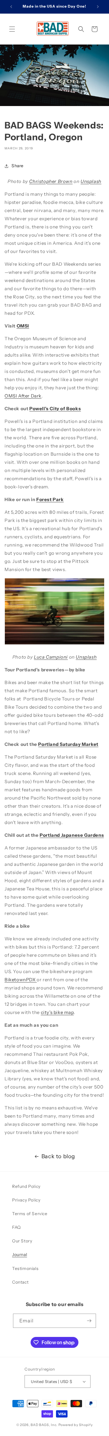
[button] (12, 29)
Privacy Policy (26, 1200)
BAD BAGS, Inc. (44, 1425)
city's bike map (57, 1012)
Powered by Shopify (75, 1425)
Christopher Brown (50, 181)
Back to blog (58, 1156)
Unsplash (91, 181)
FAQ (16, 1227)
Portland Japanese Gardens (72, 835)
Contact (20, 1282)
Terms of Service (30, 1213)
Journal (19, 1254)
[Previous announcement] (11, 6)
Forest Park (50, 499)
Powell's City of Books (55, 408)
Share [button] (18, 165)
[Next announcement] (97, 6)
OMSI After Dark (23, 396)
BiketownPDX (21, 979)
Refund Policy (26, 1186)
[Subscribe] (89, 1321)
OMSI (23, 326)
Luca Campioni (51, 657)
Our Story (22, 1241)
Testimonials (25, 1268)
